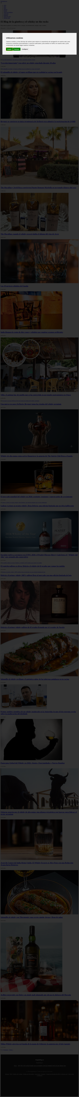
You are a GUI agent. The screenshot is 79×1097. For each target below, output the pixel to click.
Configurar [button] (25, 49)
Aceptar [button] (9, 49)
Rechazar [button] (16, 49)
